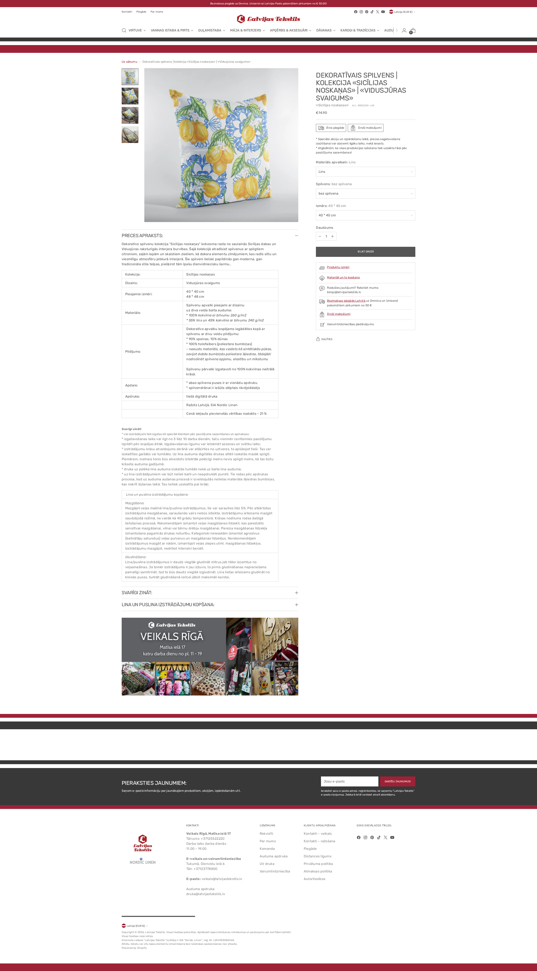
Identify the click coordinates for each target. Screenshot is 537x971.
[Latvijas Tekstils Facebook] (356, 12)
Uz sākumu (129, 62)
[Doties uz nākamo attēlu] (411, 745)
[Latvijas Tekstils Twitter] (377, 12)
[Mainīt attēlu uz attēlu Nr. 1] (130, 76)
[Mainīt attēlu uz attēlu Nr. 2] (130, 96)
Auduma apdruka (274, 856)
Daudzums (324, 228)
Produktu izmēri (338, 267)
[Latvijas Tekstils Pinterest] (367, 12)
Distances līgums (317, 856)
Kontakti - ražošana (319, 841)
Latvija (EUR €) (403, 11)
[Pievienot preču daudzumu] (332, 236)
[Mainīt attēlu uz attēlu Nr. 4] (130, 134)
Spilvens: (334, 184)
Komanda (267, 849)
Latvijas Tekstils (155, 932)
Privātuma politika (318, 864)
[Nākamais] (397, 30)
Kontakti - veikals (318, 834)
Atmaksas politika (318, 871)
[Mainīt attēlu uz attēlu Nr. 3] (130, 115)
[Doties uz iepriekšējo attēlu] (402, 746)
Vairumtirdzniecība (275, 871)
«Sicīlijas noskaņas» (332, 105)
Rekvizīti (266, 834)
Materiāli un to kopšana (343, 277)
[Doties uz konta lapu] (404, 30)
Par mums (268, 841)
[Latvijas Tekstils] (268, 19)
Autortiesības (314, 879)
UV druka (267, 864)
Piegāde (310, 849)
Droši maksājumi (338, 314)
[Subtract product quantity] (320, 236)
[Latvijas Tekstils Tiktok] (372, 12)
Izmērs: (331, 206)
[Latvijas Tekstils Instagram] (361, 12)
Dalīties (326, 339)
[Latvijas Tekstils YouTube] (383, 12)
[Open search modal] (124, 30)
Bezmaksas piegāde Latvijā (346, 301)
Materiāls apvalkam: (336, 162)
